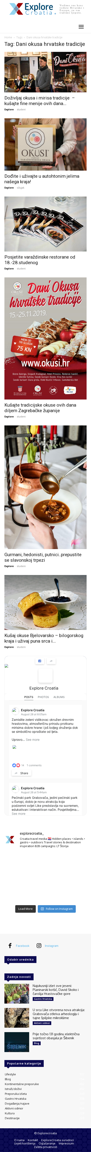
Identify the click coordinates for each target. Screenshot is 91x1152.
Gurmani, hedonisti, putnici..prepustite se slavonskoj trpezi (43, 557)
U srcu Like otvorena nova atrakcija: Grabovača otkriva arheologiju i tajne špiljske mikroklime (59, 1014)
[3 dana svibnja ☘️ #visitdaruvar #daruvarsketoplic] (74, 877)
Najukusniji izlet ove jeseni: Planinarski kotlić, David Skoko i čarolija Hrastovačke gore (56, 990)
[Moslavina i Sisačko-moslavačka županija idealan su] (74, 894)
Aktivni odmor (42, 1023)
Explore (9, 109)
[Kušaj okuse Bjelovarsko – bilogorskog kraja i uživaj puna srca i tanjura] (45, 602)
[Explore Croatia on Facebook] (45, 676)
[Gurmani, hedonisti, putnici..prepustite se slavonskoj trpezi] (45, 487)
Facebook (22, 945)
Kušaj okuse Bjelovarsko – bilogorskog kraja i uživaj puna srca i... (43, 638)
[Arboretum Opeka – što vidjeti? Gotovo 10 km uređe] (45, 877)
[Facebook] (9, 945)
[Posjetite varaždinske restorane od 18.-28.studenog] (45, 224)
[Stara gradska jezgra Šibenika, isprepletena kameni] (17, 860)
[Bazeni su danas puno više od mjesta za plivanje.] (45, 860)
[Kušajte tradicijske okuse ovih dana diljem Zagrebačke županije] (45, 338)
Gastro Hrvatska (43, 998)
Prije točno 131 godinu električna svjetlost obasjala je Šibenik (56, 1036)
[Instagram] (38, 945)
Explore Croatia (43, 688)
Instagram (51, 945)
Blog (36, 1043)
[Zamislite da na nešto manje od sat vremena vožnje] (17, 877)
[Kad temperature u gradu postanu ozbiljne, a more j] (17, 894)
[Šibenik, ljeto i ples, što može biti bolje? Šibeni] (74, 860)
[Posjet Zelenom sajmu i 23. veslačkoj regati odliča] (45, 894)
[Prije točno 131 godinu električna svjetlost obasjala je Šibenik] (16, 1042)
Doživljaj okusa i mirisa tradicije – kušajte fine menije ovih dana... (39, 100)
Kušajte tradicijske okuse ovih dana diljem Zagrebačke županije (40, 407)
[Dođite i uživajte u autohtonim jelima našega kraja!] (45, 144)
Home (8, 37)
